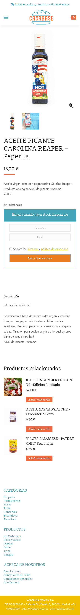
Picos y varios (12, 539)
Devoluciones (12, 571)
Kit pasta (9, 497)
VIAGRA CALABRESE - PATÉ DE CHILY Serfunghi (50, 441)
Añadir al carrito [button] (39, 399)
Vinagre (8, 554)
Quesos (8, 543)
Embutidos (10, 515)
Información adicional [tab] (17, 305)
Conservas (10, 512)
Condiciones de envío (17, 575)
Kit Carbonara (12, 536)
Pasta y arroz (12, 500)
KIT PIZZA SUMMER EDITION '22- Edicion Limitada (49, 382)
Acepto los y (40, 249)
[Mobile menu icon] (6, 17)
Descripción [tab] (11, 296)
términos (33, 249)
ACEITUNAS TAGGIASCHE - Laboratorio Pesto (48, 411)
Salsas (7, 504)
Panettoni (10, 519)
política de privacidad (54, 249)
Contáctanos (12, 582)
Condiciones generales (18, 578)
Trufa (7, 508)
